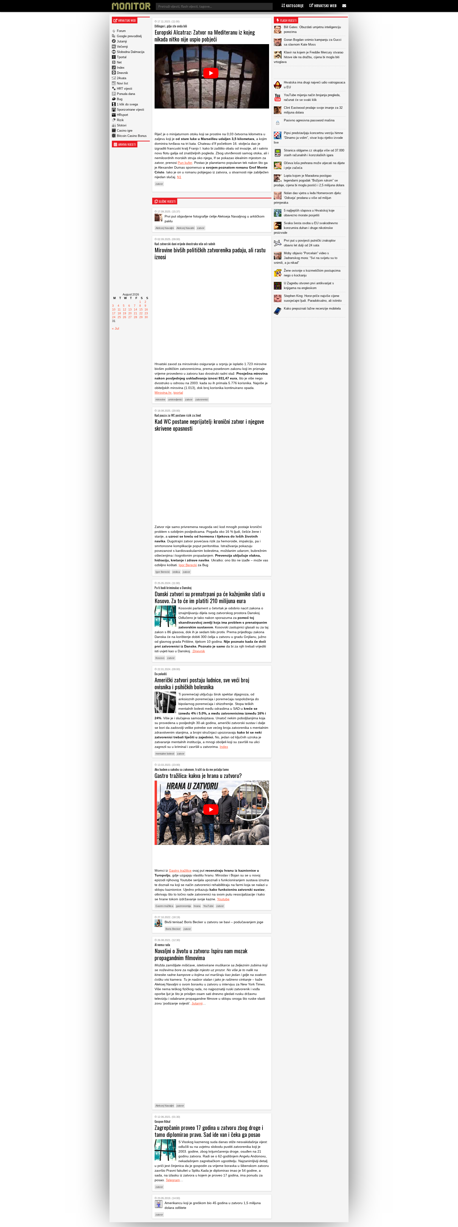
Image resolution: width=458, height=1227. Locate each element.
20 (130, 313)
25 (119, 317)
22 (141, 313)
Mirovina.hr (163, 392)
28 (135, 317)
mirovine (160, 399)
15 (141, 309)
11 (119, 309)
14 (135, 309)
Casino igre (124, 130)
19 (124, 313)
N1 (179, 177)
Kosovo (160, 658)
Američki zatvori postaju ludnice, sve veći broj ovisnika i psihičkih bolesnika (202, 683)
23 (146, 313)
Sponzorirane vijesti (130, 109)
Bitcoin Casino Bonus (132, 136)
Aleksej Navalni (185, 228)
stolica (176, 571)
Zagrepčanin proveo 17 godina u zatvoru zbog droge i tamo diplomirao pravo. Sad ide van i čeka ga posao (209, 1131)
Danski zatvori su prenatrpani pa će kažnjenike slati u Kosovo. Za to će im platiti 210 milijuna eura (210, 597)
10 (113, 309)
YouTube (208, 906)
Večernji (122, 46)
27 (130, 317)
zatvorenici (201, 399)
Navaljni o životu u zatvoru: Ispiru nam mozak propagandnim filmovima (201, 954)
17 (113, 313)
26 (124, 317)
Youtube (223, 899)
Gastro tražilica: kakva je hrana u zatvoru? (198, 775)
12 (124, 309)
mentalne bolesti (165, 753)
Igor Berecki (188, 565)
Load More (311, 325)
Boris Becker (173, 928)
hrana (197, 906)
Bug (119, 99)
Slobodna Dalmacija (130, 52)
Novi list (122, 83)
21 (135, 313)
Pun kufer (185, 163)
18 (119, 313)
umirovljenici (175, 399)
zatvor (159, 183)
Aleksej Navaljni (165, 228)
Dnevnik (122, 73)
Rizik (120, 120)
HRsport (122, 115)
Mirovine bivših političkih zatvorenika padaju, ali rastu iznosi (210, 253)
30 (146, 317)
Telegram (173, 1180)
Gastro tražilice (180, 870)
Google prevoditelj (129, 36)
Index (121, 67)
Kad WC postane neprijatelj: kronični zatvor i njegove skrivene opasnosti (209, 424)
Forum (121, 31)
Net (119, 62)
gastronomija (183, 906)
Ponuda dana (126, 94)
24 (113, 317)
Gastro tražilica (164, 906)
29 (141, 317)
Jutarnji (122, 41)
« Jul (115, 328)
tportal (178, 392)
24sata (121, 78)
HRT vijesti (124, 88)
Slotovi (121, 125)
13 (130, 309)
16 (146, 309)
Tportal (121, 57)
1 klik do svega (127, 104)
